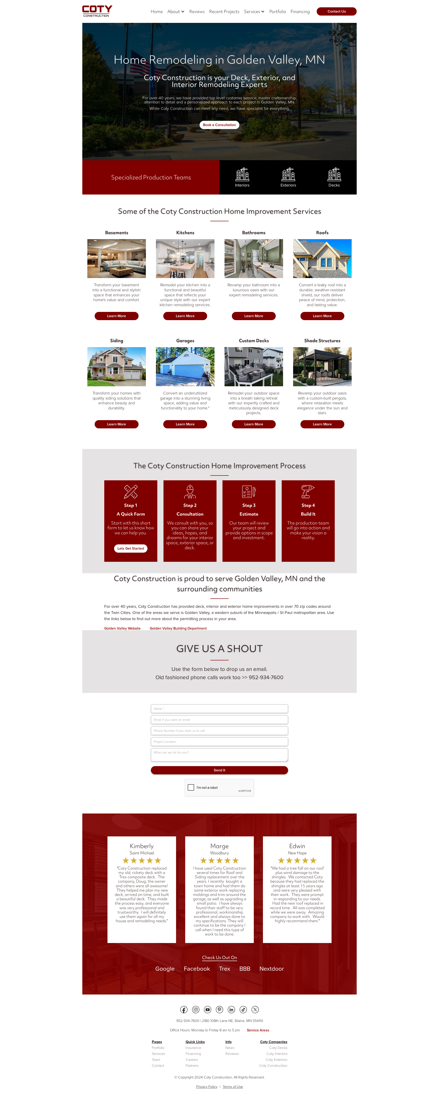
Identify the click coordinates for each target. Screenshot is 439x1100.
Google (165, 969)
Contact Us (337, 11)
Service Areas (258, 1030)
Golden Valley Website (122, 628)
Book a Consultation (219, 124)
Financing (300, 11)
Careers (192, 1060)
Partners (192, 1066)
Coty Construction (273, 1066)
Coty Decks (278, 1048)
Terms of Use (233, 1087)
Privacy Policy (206, 1087)
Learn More (116, 316)
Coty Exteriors (276, 1060)
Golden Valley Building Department (178, 628)
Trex (224, 969)
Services (158, 1054)
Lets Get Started (131, 548)
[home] (97, 11)
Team (156, 1060)
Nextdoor (272, 969)
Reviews (197, 11)
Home (157, 11)
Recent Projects (224, 11)
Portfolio (277, 11)
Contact (158, 1066)
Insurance (193, 1048)
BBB (244, 969)
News (229, 1048)
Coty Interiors (277, 1054)
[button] (176, 11)
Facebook (197, 969)
